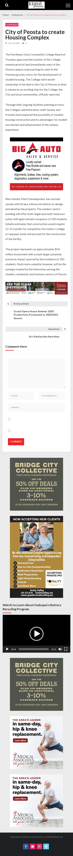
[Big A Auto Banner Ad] (36, 164)
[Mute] (60, 649)
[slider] (34, 649)
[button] (36, 634)
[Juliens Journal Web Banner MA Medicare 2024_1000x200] (36, 288)
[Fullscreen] (66, 649)
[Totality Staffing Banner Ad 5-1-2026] (36, 557)
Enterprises (12, 25)
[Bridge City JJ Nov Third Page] (36, 484)
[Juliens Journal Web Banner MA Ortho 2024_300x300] (36, 742)
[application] (36, 634)
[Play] (7, 649)
